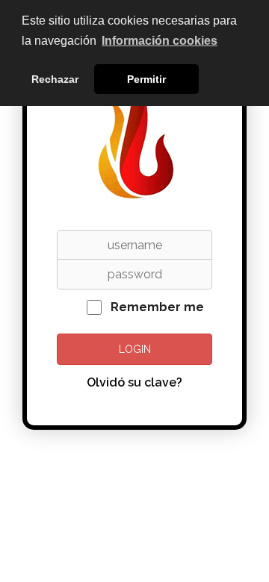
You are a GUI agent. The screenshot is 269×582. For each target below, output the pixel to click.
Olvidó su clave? (134, 382)
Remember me (157, 307)
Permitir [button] (146, 79)
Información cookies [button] (159, 40)
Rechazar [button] (54, 79)
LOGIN (135, 349)
